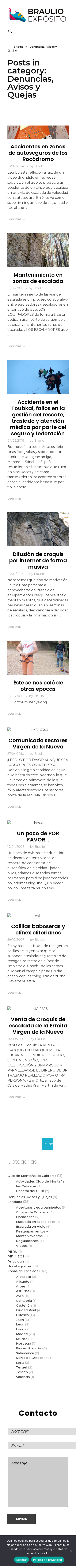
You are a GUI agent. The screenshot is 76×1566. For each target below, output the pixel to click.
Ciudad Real (26, 1310)
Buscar (48, 1144)
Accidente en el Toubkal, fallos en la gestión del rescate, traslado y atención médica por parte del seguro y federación (38, 417)
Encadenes (25, 1217)
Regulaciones (27, 1241)
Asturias (22, 1291)
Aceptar (21, 1559)
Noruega (23, 1343)
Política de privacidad (47, 1559)
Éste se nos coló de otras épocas (38, 686)
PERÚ (12, 1251)
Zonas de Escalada (22, 1271)
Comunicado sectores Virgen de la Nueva (38, 743)
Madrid (22, 1334)
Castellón (24, 1305)
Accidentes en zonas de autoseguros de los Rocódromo (38, 153)
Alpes (21, 1286)
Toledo (22, 1372)
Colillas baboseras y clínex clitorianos (38, 929)
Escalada (14, 1202)
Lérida (21, 1329)
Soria (20, 1363)
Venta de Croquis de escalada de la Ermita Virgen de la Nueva (38, 1026)
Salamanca (25, 1353)
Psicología (15, 1261)
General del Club (30, 1191)
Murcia (21, 1339)
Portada (17, 46)
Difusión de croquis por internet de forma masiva (38, 560)
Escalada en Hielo (30, 1226)
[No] (71, 1551)
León (20, 1324)
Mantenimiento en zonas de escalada (38, 278)
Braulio (39, 166)
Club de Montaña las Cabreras (31, 1176)
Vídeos (22, 1246)
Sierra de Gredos (29, 1358)
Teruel (21, 1367)
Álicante (22, 1281)
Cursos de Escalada (32, 1212)
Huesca (22, 1315)
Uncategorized (20, 1266)
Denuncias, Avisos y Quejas (29, 1197)
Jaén (20, 1320)
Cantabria (24, 1301)
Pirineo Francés (28, 1348)
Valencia (23, 1377)
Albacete (23, 1277)
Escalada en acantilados (36, 1222)
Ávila (20, 1296)
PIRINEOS (15, 1256)
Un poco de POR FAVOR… (38, 836)
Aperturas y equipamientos (38, 1207)
